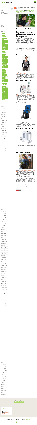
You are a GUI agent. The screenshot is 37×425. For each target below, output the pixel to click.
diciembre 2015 (3, 307)
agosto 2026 (3, 106)
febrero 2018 (3, 259)
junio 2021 (2, 181)
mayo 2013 (3, 360)
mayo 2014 (3, 340)
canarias (3, 43)
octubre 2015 (3, 311)
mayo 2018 (3, 253)
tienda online (4, 83)
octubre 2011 (3, 394)
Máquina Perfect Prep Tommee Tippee (25, 146)
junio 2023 (2, 140)
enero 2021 (3, 191)
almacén (3, 35)
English (2, 25)
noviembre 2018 (3, 241)
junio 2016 (2, 295)
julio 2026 (2, 108)
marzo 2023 (3, 146)
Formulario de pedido (4, 13)
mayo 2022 (3, 162)
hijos (25, 11)
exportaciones (4, 58)
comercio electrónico (4, 49)
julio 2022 (2, 158)
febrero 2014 (3, 346)
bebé (6, 38)
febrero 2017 (3, 283)
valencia (3, 99)
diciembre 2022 (3, 152)
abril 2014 (2, 342)
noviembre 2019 (3, 219)
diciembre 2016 (3, 287)
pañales (6, 76)
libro (3, 65)
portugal (3, 77)
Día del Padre (22, 11)
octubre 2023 (3, 134)
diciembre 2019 (3, 217)
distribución (4, 52)
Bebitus (3, 38)
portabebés (32, 11)
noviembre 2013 (3, 350)
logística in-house (4, 67)
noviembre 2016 (3, 289)
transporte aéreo (5, 87)
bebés (3, 39)
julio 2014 (2, 336)
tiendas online (4, 84)
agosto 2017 (3, 271)
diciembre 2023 (3, 130)
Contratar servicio (19, 401)
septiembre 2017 (4, 269)
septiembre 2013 (4, 354)
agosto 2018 (3, 247)
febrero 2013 (3, 366)
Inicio (2, 10)
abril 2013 (2, 362)
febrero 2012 (3, 390)
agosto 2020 (3, 201)
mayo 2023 (3, 142)
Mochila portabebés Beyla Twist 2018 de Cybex (24, 73)
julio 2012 (2, 380)
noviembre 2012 (3, 372)
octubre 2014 (3, 332)
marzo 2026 (3, 116)
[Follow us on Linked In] (20, 423)
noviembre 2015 (3, 309)
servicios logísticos (4, 81)
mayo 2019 (3, 229)
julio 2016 (2, 293)
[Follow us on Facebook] (16, 423)
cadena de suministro (4, 41)
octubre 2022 (3, 156)
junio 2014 (2, 338)
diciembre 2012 (3, 370)
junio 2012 (2, 382)
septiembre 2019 (4, 223)
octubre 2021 (3, 175)
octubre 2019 (3, 221)
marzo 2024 (3, 126)
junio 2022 (2, 160)
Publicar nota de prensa (5, 22)
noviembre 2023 (3, 132)
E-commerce (21, 10)
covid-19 (3, 51)
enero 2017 (3, 285)
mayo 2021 (3, 183)
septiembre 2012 (4, 376)
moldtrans (4, 73)
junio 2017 (2, 275)
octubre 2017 (3, 267)
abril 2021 (2, 185)
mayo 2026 (3, 112)
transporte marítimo (4, 92)
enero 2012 (3, 392)
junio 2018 (2, 251)
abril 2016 (2, 299)
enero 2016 (3, 305)
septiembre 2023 (4, 136)
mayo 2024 (3, 122)
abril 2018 (2, 255)
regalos (17, 12)
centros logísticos (4, 47)
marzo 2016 (3, 301)
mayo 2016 (3, 297)
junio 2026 (2, 110)
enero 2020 (3, 215)
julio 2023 (2, 138)
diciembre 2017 (3, 263)
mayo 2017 (3, 277)
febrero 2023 (3, 148)
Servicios (2, 12)
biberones (30, 10)
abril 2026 (2, 114)
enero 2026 (3, 118)
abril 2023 (2, 144)
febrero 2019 (3, 235)
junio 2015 (2, 317)
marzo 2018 (3, 257)
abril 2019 (2, 231)
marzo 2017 (3, 281)
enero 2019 (3, 237)
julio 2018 (2, 249)
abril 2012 (2, 386)
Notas (2, 21)
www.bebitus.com (31, 187)
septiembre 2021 (4, 177)
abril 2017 (2, 279)
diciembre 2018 (3, 239)
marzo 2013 (3, 364)
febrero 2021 (3, 189)
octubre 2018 (3, 243)
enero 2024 (3, 128)
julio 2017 (2, 273)
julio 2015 (2, 315)
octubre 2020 (3, 197)
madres (3, 69)
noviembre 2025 (3, 120)
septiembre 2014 (4, 334)
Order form (3, 26)
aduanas (3, 33)
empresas (3, 55)
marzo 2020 (3, 211)
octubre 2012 (3, 374)
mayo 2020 (3, 207)
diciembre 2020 (3, 193)
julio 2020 (2, 203)
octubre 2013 (3, 352)
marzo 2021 (3, 187)
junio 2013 (2, 358)
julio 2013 (2, 356)
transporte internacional (4, 89)
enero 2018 (3, 261)
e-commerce (4, 54)
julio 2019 (2, 225)
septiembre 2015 (4, 313)
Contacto (2, 19)
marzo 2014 (3, 344)
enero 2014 (3, 348)
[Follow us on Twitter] (18, 423)
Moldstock (4, 72)
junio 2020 (2, 205)
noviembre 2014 (3, 330)
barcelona (4, 36)
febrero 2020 (3, 213)
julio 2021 (2, 179)
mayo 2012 (3, 384)
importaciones (4, 63)
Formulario (8, 411)
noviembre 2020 (3, 195)
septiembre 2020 (4, 199)
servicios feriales (5, 79)
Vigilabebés (20, 12)
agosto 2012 (3, 378)
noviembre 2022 (3, 154)
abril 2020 (2, 209)
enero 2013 (3, 368)
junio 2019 (2, 227)
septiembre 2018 (4, 245)
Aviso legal (28, 419)
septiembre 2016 (4, 291)
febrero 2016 (3, 303)
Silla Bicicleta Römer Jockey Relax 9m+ (24, 121)
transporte (4, 86)
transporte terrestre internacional (4, 97)
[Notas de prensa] (6, 2)
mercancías (4, 70)
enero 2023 (3, 150)
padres (3, 76)
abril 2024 (2, 124)
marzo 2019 (3, 233)
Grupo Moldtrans (4, 62)
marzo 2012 (3, 388)
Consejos (2, 17)
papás (29, 11)
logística (6, 65)
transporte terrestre (4, 94)
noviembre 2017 (3, 265)
